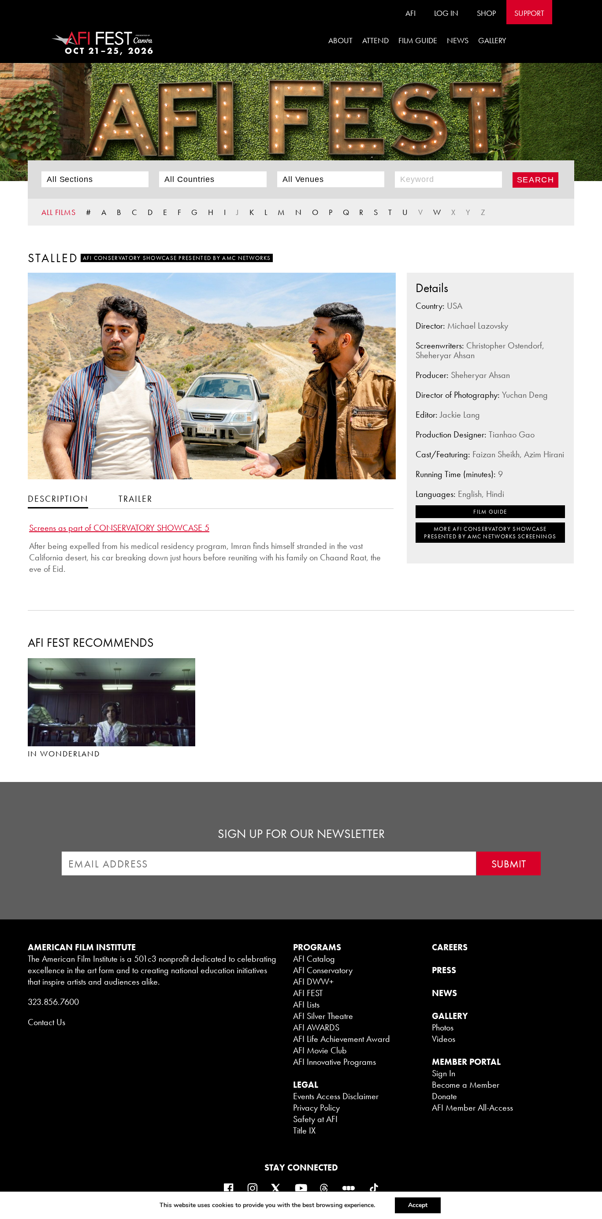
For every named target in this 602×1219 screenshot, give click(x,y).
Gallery (492, 40)
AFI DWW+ (313, 981)
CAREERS (450, 947)
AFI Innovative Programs (334, 1061)
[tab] (58, 498)
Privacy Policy (316, 1107)
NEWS (444, 993)
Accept (417, 1205)
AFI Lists (306, 1004)
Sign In (443, 1073)
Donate (444, 1096)
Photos (442, 1027)
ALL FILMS (58, 212)
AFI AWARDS (316, 1027)
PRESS (444, 970)
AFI (410, 13)
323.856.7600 (53, 1002)
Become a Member (465, 1084)
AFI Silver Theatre (323, 1016)
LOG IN (446, 13)
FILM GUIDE (417, 40)
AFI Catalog (314, 958)
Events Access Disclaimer (336, 1096)
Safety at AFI (315, 1119)
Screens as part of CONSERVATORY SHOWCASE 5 (119, 528)
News (457, 40)
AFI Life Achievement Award (341, 1039)
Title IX (304, 1130)
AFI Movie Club (320, 1050)
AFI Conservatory (323, 970)
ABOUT (340, 40)
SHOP (486, 13)
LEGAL (305, 1084)
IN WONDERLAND (64, 753)
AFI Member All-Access (472, 1107)
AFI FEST (308, 993)
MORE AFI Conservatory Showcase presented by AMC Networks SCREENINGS (490, 532)
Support (529, 13)
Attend (375, 40)
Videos (443, 1039)
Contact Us (46, 1022)
